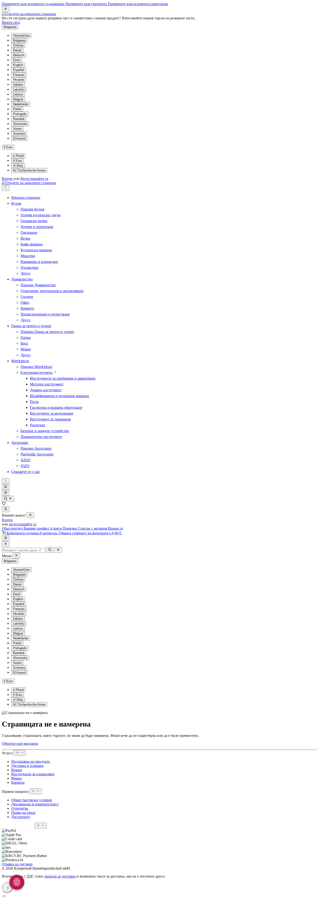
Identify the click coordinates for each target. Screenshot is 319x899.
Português (20, 114)
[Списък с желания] (4, 504)
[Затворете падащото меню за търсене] (58, 550)
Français (19, 75)
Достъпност (20, 817)
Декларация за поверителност (35, 804)
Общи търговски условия (31, 800)
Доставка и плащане (27, 766)
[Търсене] (8, 499)
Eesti (16, 60)
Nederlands (20, 104)
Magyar (18, 99)
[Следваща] (5, 481)
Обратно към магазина (20, 743)
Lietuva (18, 94)
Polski (17, 109)
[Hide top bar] (5, 9)
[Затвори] (4, 896)
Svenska (19, 133)
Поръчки (70, 528)
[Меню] (5, 487)
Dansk (17, 50)
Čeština (18, 45)
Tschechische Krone (29, 170)
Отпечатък (19, 808)
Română (18, 119)
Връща (16, 770)
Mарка (16, 778)
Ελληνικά (19, 138)
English (18, 65)
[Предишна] (5, 188)
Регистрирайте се (34, 179)
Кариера (18, 782)
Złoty (18, 165)
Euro (17, 160)
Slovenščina (21, 35)
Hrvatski (18, 79)
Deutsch (18, 55)
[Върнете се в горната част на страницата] (7, 887)
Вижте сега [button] (11, 22)
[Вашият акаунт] (5, 509)
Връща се (115, 528)
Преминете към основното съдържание (33, 4)
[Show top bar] (5, 538)
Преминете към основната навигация (138, 4)
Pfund (18, 155)
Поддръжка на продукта (30, 761)
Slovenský (20, 124)
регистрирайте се (22, 524)
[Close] (5, 544)
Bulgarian (19, 40)
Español (18, 70)
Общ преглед (13, 528)
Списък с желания (93, 528)
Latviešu (19, 89)
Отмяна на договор (17, 864)
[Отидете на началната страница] (29, 14)
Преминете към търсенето (86, 4)
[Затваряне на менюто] (30, 515)
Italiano (18, 84)
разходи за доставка (60, 876)
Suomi (17, 128)
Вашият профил (37, 528)
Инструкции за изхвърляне (32, 774)
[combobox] (23, 550)
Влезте (8, 179)
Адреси (56, 528)
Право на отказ (23, 813)
